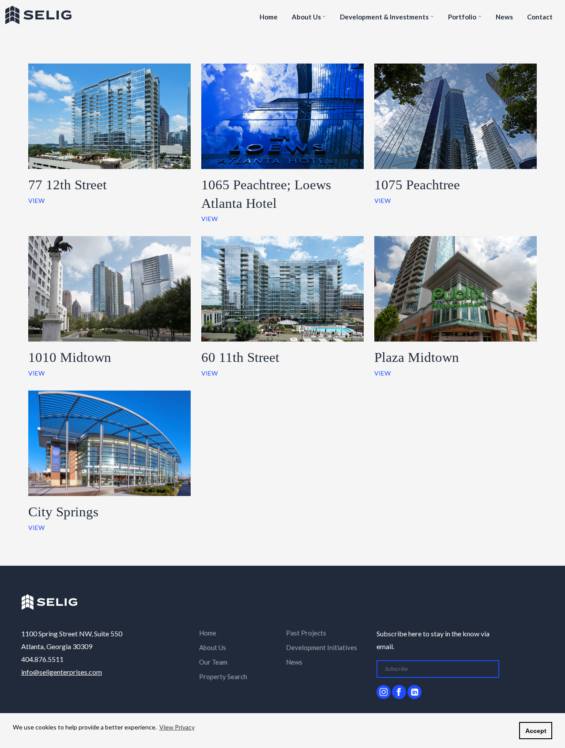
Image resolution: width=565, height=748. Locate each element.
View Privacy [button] (177, 727)
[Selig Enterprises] (49, 601)
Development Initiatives (321, 647)
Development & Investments (384, 17)
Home (269, 17)
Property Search (223, 676)
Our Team (213, 662)
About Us (306, 17)
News (504, 17)
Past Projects (306, 633)
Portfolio (462, 17)
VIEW (36, 200)
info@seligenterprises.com (61, 672)
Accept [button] (535, 730)
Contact (540, 17)
